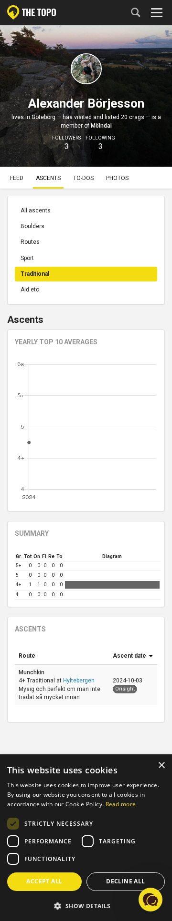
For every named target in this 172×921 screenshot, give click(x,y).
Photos (117, 178)
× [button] (161, 765)
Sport (27, 258)
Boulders (32, 226)
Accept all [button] (44, 881)
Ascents (48, 178)
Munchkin (32, 672)
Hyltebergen (79, 680)
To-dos (83, 178)
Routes (30, 242)
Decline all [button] (125, 881)
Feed (16, 178)
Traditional (35, 273)
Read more (121, 804)
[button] (86, 905)
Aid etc (30, 289)
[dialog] (86, 838)
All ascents (36, 210)
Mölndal (101, 125)
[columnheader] (62, 656)
